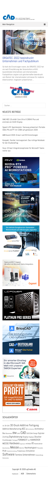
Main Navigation (8, 24)
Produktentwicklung (12, 451)
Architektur (39, 428)
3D (3, 426)
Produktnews (21, 451)
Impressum (15, 474)
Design (35, 433)
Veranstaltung (39, 455)
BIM (14, 433)
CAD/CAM (29, 433)
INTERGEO (28, 444)
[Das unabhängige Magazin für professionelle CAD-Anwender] (24, 11)
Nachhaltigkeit (31, 447)
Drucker (37, 436)
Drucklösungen (7, 440)
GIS (29, 440)
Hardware (14, 443)
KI (33, 443)
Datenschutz (31, 473)
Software (8, 454)
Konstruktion (38, 443)
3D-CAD (7, 426)
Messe (14, 447)
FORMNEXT (22, 439)
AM (27, 429)
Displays (31, 437)
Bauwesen (9, 433)
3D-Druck (15, 425)
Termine (18, 454)
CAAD (18, 433)
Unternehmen (29, 454)
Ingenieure (22, 444)
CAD (23, 432)
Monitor (21, 448)
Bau (3, 433)
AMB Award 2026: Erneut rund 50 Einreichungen (20, 135)
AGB (22, 473)
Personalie (40, 448)
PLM (4, 450)
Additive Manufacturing (11, 428)
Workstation (5, 458)
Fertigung (14, 440)
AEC (23, 428)
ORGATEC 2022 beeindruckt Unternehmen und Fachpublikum (20, 59)
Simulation (30, 451)
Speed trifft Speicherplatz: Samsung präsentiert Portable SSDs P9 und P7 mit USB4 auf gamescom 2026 (23, 128)
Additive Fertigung (29, 425)
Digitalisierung (15, 436)
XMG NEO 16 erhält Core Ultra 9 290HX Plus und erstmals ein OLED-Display (20, 120)
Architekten (31, 429)
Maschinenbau (6, 448)
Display (25, 437)
